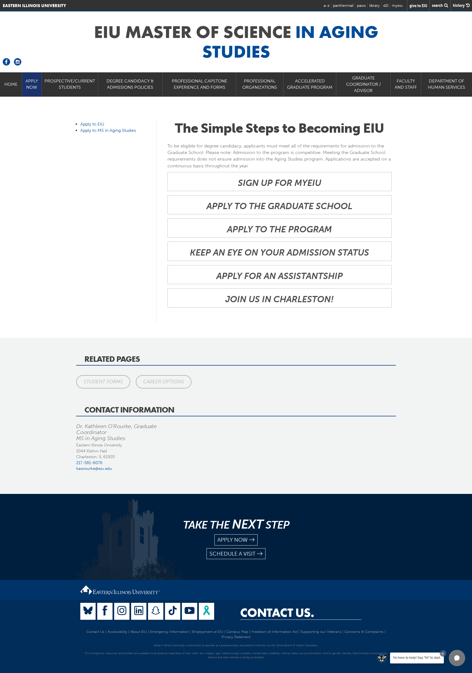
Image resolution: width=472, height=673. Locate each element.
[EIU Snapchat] (155, 611)
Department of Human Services (446, 84)
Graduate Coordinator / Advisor (363, 84)
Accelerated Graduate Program (309, 84)
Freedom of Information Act (274, 632)
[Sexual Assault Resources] (206, 611)
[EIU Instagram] (121, 611)
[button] (457, 658)
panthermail (343, 5)
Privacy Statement (236, 637)
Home (10, 84)
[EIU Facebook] (105, 611)
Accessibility (117, 632)
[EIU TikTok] (172, 611)
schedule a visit (233, 553)
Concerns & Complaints (364, 632)
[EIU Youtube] (189, 611)
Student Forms (103, 382)
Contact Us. (277, 613)
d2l (385, 5)
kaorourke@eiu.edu (94, 468)
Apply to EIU (92, 124)
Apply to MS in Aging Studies (108, 130)
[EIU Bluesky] (88, 611)
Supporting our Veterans (321, 632)
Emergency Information (169, 632)
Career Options (163, 382)
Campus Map (237, 632)
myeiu (397, 5)
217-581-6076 (89, 462)
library (374, 5)
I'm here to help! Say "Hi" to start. (417, 658)
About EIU (138, 632)
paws (361, 5)
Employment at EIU (207, 632)
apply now (232, 539)
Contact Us (95, 632)
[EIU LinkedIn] (138, 611)
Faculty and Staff (406, 84)
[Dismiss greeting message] (443, 653)
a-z (326, 5)
